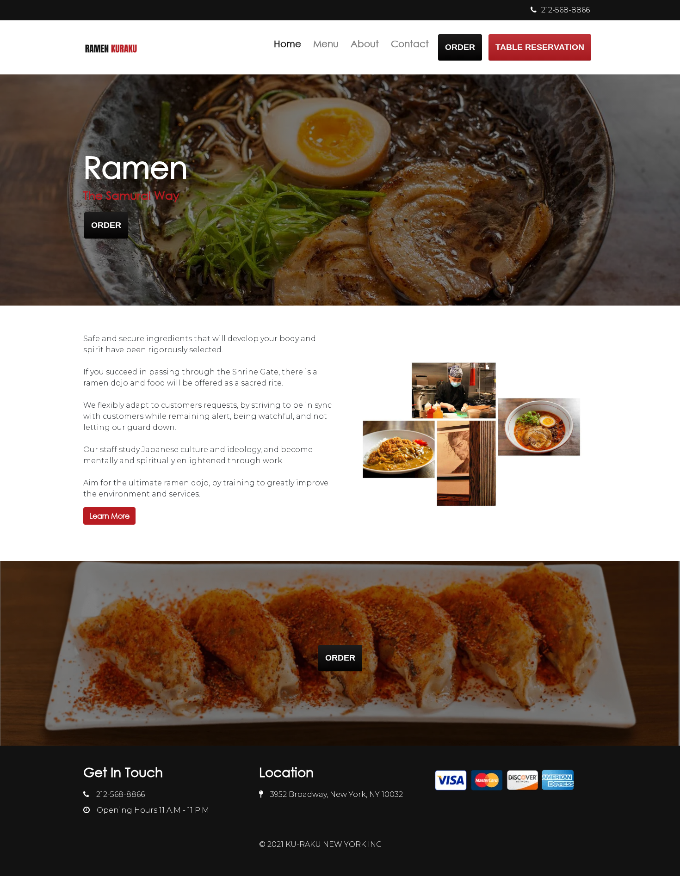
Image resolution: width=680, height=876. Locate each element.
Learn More (109, 516)
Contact (410, 43)
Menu (326, 43)
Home (287, 43)
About (365, 43)
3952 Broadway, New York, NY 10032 (336, 794)
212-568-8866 (120, 794)
